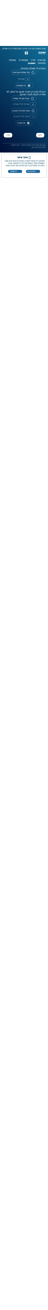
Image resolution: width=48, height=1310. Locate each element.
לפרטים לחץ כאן (40, 147)
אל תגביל (21, 122)
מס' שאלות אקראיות (21, 72)
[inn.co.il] (26, 53)
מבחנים (42, 60)
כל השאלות (21, 85)
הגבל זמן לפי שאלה (21, 97)
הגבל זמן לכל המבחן (21, 110)
